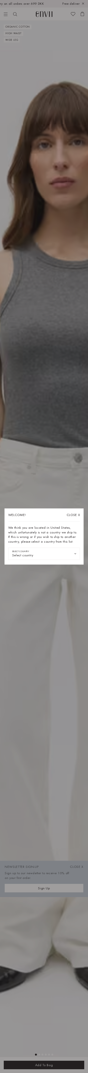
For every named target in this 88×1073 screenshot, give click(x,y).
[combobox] (44, 554)
